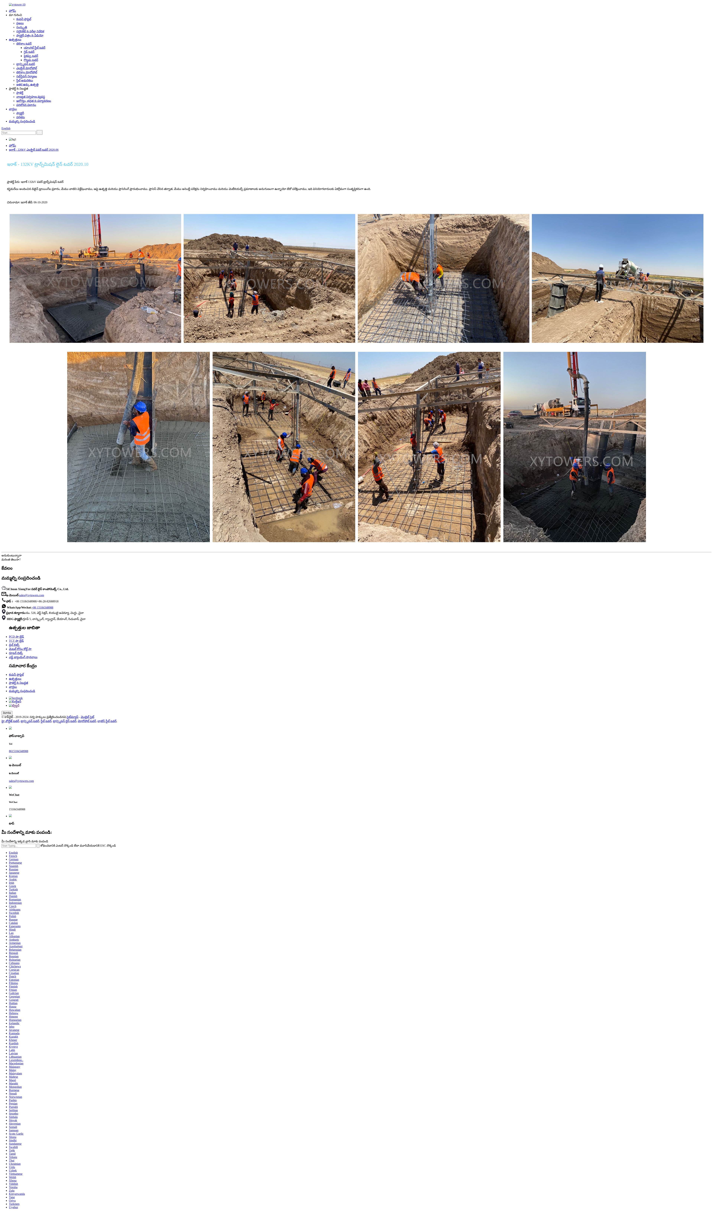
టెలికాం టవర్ (24, 43)
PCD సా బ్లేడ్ (16, 636)
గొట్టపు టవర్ (31, 60)
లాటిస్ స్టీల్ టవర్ (106, 721)
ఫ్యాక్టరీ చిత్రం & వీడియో (29, 35)
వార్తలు (13, 109)
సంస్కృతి (21, 27)
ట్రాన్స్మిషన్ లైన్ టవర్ (64, 721)
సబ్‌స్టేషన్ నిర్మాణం (26, 76)
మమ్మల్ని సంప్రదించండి (22, 121)
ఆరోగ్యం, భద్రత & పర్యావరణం (33, 100)
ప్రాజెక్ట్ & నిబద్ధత (18, 682)
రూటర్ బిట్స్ (16, 653)
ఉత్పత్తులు (15, 39)
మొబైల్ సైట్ (87, 717)
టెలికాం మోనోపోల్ (26, 72)
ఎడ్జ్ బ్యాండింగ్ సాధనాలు (23, 657)
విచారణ (7, 712)
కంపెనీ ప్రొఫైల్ (23, 19)
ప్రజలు (20, 23)
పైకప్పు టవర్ (31, 55)
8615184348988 (18, 751)
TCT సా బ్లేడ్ (16, 640)
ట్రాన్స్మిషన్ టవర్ (25, 64)
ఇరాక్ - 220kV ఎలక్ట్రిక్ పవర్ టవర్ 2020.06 (33, 149)
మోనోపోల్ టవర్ (87, 721)
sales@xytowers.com (31, 595)
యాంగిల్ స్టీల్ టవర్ (34, 47)
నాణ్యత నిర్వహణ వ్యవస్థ (30, 96)
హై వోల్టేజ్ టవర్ (10, 721)
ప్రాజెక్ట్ (19, 92)
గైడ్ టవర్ (29, 51)
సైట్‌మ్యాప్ (72, 717)
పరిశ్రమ (20, 117)
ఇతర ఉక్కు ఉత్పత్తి (27, 84)
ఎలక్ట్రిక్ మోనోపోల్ (26, 68)
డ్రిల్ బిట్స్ (14, 644)
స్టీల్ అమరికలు (24, 80)
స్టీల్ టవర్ (46, 721)
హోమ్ (12, 10)
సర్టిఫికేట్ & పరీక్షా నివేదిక (30, 31)
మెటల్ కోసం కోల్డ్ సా (20, 649)
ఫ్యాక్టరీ (20, 113)
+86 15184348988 (42, 607)
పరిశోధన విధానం (26, 104)
